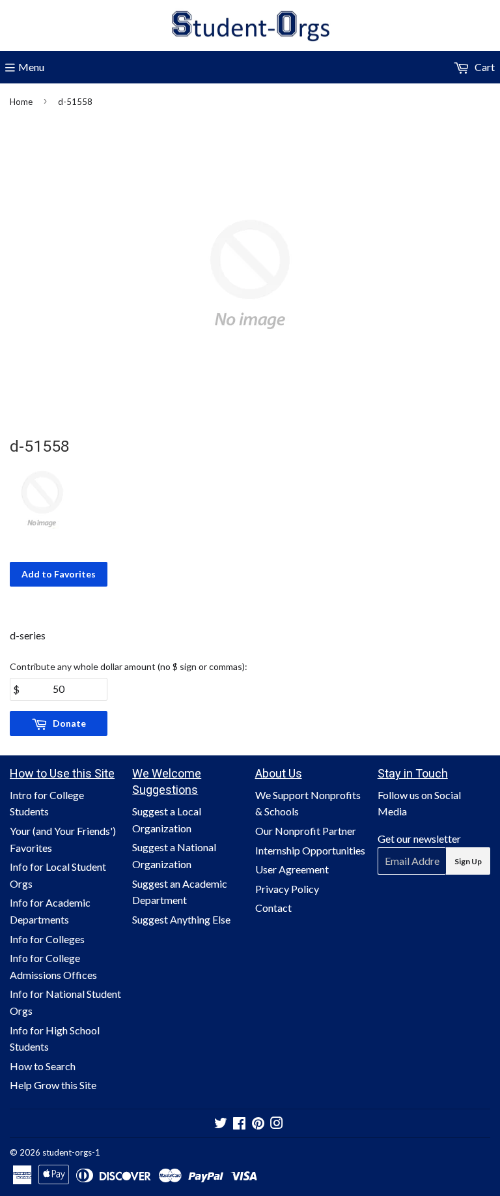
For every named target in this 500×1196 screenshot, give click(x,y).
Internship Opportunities (310, 850)
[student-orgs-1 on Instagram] (276, 1124)
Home (21, 101)
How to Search (43, 1066)
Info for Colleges (47, 939)
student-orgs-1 (71, 1152)
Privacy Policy (287, 888)
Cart (484, 67)
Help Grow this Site (53, 1085)
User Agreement (292, 869)
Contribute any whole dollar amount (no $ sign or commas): (128, 666)
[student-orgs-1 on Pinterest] (258, 1124)
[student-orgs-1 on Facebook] (239, 1124)
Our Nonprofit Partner (305, 830)
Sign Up (468, 861)
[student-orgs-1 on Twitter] (220, 1124)
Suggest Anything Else (181, 919)
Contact (273, 907)
